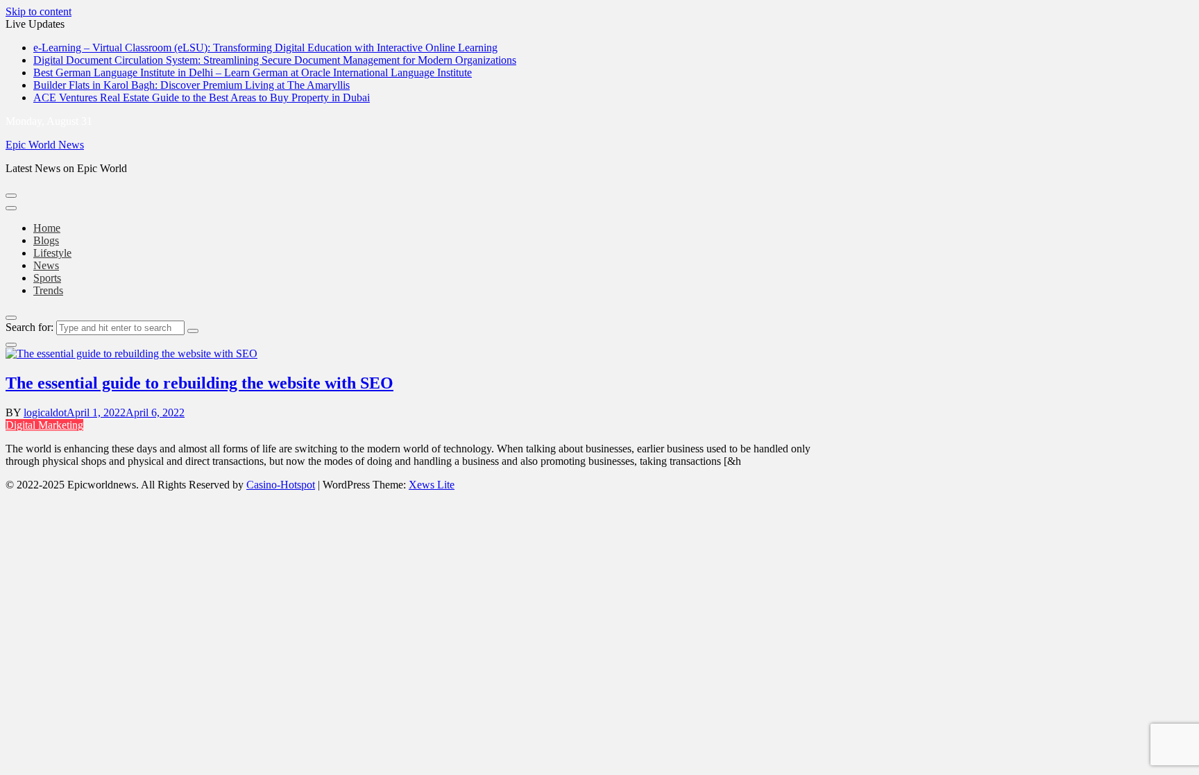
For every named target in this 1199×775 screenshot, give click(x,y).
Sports (47, 278)
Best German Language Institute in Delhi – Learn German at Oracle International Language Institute (252, 72)
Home (46, 228)
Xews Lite (431, 485)
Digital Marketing (44, 425)
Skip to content (38, 11)
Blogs (46, 240)
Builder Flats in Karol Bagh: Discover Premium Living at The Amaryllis (191, 85)
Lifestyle (52, 253)
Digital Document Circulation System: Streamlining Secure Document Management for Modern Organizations (274, 60)
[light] (11, 345)
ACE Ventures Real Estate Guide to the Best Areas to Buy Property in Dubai (201, 97)
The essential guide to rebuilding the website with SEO (199, 383)
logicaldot (45, 412)
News (46, 265)
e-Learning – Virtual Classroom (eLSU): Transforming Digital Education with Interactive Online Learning (265, 47)
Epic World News (45, 145)
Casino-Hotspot (280, 485)
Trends (48, 290)
